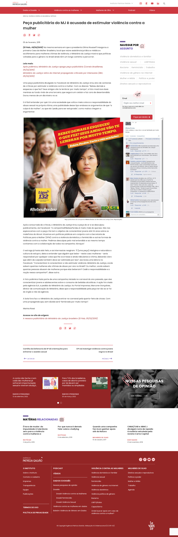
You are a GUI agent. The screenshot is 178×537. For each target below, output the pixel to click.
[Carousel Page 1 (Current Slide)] (58, 403)
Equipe (26, 489)
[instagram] (140, 3)
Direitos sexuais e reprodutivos (135, 84)
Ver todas (136, 395)
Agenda (131, 489)
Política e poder (147, 78)
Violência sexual (128, 62)
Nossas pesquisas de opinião (65, 485)
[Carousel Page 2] (61, 403)
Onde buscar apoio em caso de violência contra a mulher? (104, 512)
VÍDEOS (57, 473)
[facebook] (146, 3)
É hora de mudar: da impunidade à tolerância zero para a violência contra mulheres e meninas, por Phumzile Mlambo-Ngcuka (35, 430)
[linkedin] (158, 3)
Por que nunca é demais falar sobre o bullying (70, 427)
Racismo (124, 67)
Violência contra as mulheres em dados (70, 506)
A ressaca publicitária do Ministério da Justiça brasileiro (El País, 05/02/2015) (60, 318)
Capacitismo (96, 506)
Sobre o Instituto (30, 473)
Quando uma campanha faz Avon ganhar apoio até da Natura (105, 429)
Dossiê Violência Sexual (66, 502)
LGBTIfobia (149, 62)
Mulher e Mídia (127, 78)
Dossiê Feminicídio (64, 498)
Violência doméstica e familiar (135, 57)
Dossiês (56, 489)
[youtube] (152, 3)
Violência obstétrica (99, 489)
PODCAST (58, 468)
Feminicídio (137, 67)
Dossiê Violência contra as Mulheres (71, 493)
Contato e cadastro (31, 477)
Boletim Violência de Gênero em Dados (69, 510)
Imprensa (27, 481)
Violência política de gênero (103, 494)
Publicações (28, 494)
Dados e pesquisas (21, 394)
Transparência (29, 485)
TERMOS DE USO (30, 507)
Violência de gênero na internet (136, 73)
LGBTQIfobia (96, 502)
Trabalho (150, 67)
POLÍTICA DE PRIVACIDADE (35, 512)
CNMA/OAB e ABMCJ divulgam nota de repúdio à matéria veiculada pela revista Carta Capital (140, 430)
